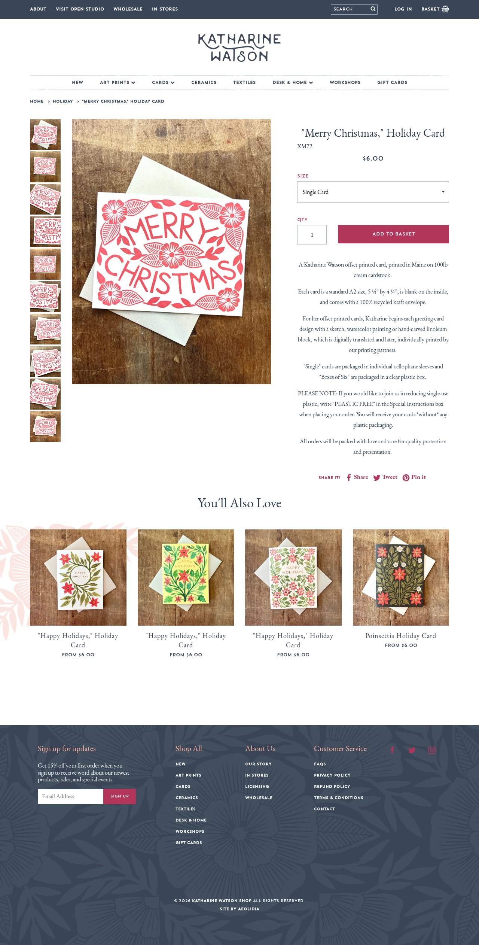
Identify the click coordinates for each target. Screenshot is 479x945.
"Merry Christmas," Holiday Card (123, 101)
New (77, 82)
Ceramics (203, 82)
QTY (302, 220)
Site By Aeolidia (239, 909)
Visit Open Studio (80, 9)
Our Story (258, 764)
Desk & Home (289, 82)
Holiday (63, 101)
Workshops (345, 82)
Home (36, 101)
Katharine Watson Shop (221, 901)
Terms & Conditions (338, 798)
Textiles (244, 82)
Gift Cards (392, 82)
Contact (324, 809)
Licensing (257, 786)
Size (303, 176)
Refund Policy (332, 786)
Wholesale (128, 9)
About (38, 9)
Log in (403, 9)
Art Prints (114, 82)
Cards (160, 82)
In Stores (165, 9)
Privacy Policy (332, 775)
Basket (431, 9)
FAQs (320, 764)
